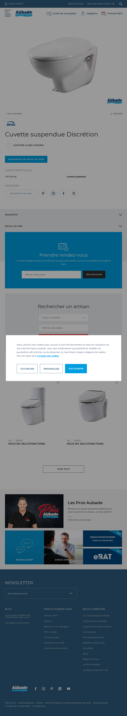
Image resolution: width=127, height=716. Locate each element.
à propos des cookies (48, 355)
